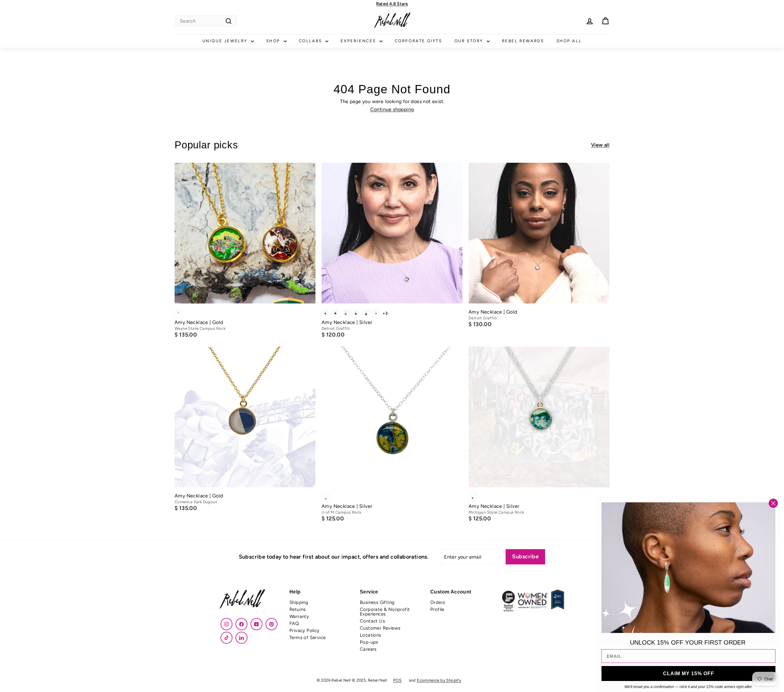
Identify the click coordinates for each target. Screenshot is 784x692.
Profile (437, 609)
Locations (370, 635)
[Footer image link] (251, 599)
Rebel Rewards (523, 41)
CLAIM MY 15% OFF (688, 673)
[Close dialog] (773, 503)
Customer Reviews (380, 628)
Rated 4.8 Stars (392, 3)
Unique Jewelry (225, 41)
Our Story (469, 41)
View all (600, 145)
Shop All (569, 41)
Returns (297, 609)
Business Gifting (377, 602)
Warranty (299, 616)
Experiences (359, 41)
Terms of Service (307, 637)
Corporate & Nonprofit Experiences (385, 612)
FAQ (294, 623)
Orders (437, 602)
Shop (274, 41)
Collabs (311, 41)
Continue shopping (392, 109)
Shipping (298, 602)
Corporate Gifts (418, 41)
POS (397, 680)
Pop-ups (369, 642)
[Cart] (605, 21)
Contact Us (372, 621)
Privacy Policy (304, 630)
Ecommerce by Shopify (439, 680)
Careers (368, 649)
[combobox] (206, 21)
